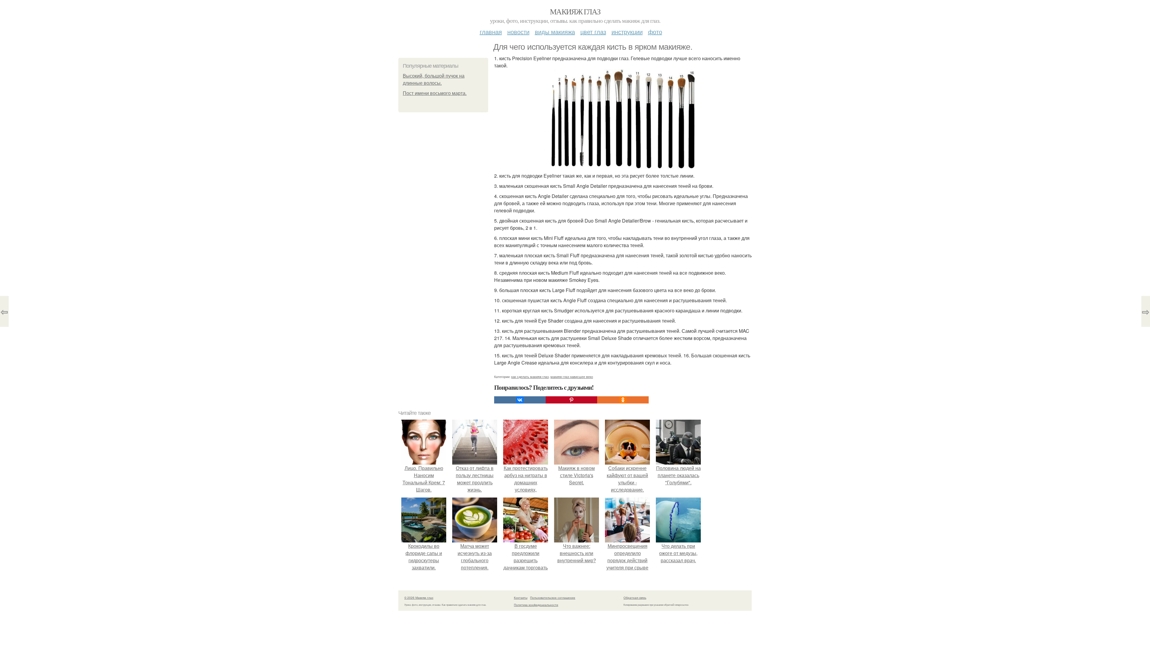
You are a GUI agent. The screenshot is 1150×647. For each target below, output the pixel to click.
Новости (518, 31)
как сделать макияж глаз (530, 376)
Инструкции (627, 31)
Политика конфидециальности (536, 605)
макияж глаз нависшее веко (571, 376)
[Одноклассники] (623, 399)
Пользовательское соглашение (552, 597)
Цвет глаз (593, 31)
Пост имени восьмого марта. (435, 93)
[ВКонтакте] (520, 399)
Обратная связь (635, 597)
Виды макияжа (555, 31)
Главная (491, 31)
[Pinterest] (571, 399)
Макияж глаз (575, 11)
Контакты (520, 597)
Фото (655, 31)
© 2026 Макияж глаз (418, 597)
